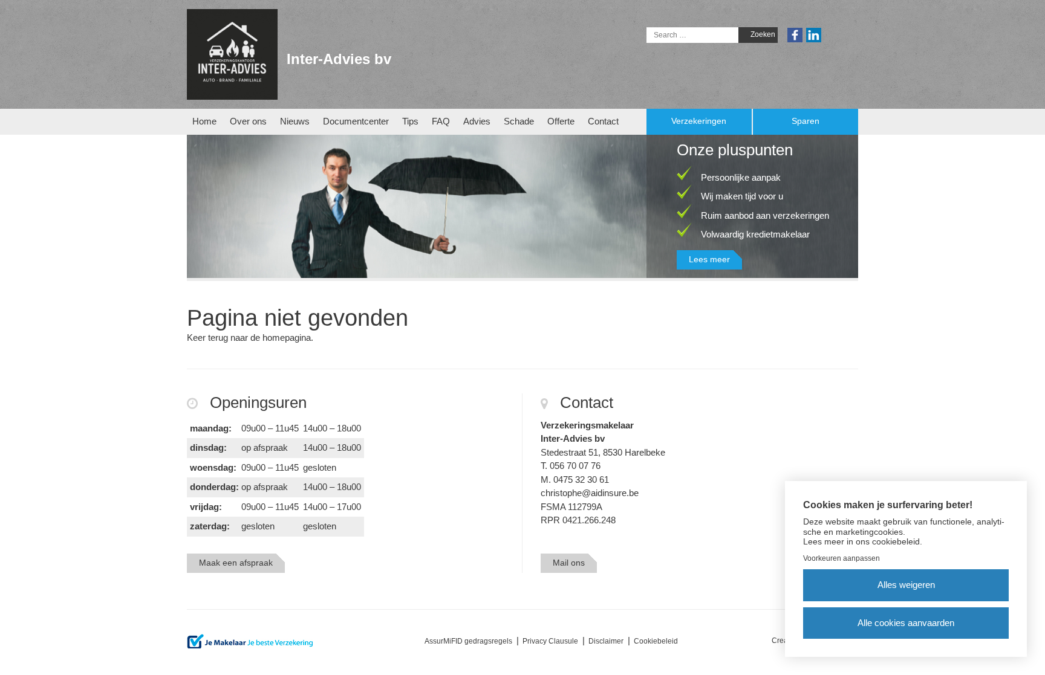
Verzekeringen (698, 121)
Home (204, 121)
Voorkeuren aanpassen (841, 558)
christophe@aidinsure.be (590, 493)
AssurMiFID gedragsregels (468, 641)
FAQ (441, 121)
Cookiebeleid (656, 641)
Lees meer (709, 259)
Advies (476, 121)
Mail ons (569, 562)
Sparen (805, 121)
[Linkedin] (813, 34)
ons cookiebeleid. (889, 541)
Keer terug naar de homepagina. (250, 337)
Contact (603, 121)
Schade (519, 121)
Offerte (561, 121)
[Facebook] (794, 34)
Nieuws (295, 121)
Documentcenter (356, 121)
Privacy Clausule (550, 641)
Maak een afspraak (236, 562)
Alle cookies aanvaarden (906, 623)
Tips (410, 121)
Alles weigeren (906, 585)
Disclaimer (605, 641)
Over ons (248, 121)
